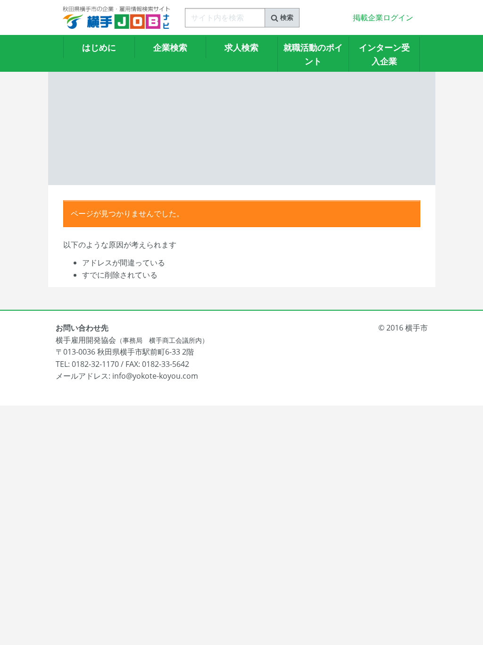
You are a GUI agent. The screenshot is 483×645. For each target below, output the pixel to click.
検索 (285, 17)
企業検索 (170, 47)
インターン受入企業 (384, 54)
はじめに (99, 47)
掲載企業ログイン (383, 17)
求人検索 (241, 47)
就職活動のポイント (313, 54)
